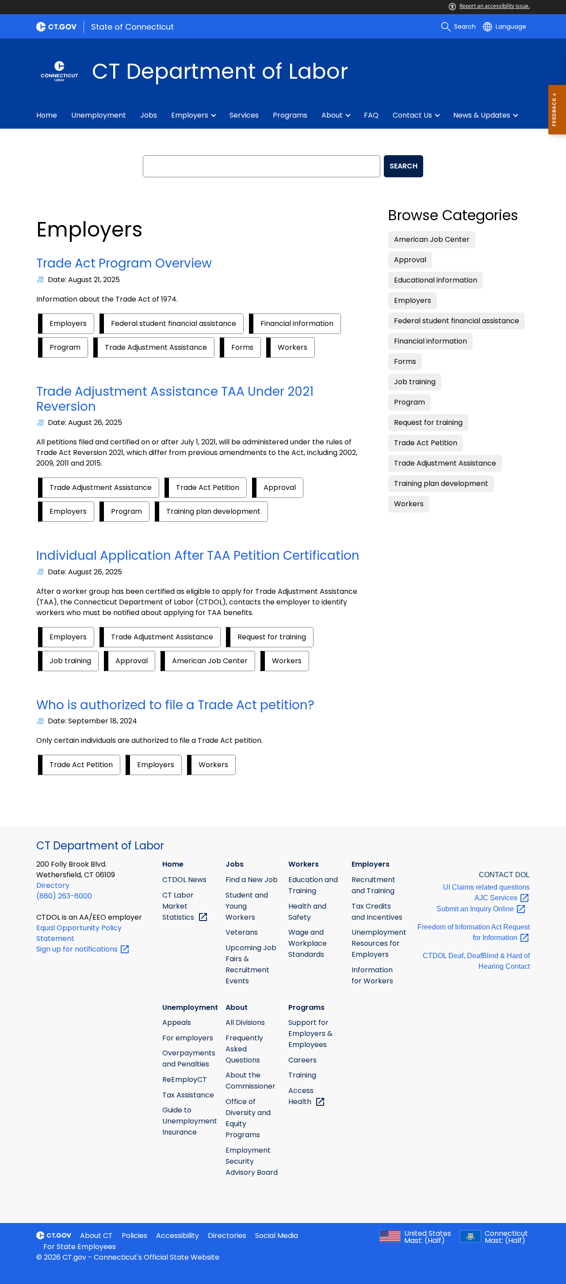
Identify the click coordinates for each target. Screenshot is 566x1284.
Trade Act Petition (207, 487)
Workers (292, 347)
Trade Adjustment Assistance (156, 347)
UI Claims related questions (486, 887)
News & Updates (481, 115)
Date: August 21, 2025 (84, 280)
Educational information (435, 280)
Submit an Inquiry (476, 909)
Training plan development (213, 511)
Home (46, 115)
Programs (290, 115)
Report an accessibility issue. (494, 6)
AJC (496, 898)
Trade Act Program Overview (124, 263)
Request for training (271, 637)
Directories (227, 1235)
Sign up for (77, 949)
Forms (242, 347)
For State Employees (79, 1247)
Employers (189, 115)
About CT (96, 1235)
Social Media (276, 1235)
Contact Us (412, 115)
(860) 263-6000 (64, 896)
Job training (70, 661)
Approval (280, 487)
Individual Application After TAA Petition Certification (197, 555)
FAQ (371, 115)
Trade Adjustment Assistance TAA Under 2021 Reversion (175, 399)
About (332, 115)
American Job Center (210, 661)
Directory (52, 885)
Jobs (148, 115)
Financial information (296, 323)
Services (244, 115)
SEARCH (403, 166)
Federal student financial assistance (173, 323)
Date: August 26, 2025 (85, 422)
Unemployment (98, 115)
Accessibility (177, 1235)
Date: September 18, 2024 (92, 721)
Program (65, 347)
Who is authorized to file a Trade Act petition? (175, 705)
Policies (134, 1235)
